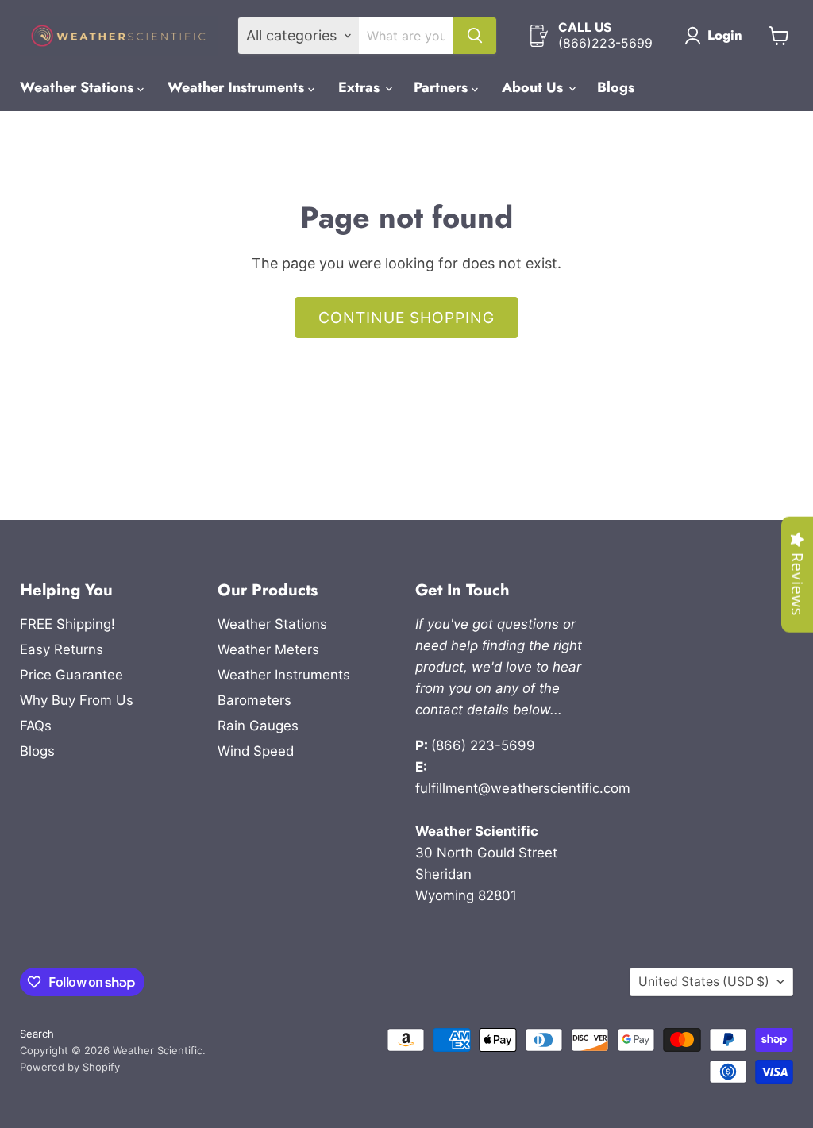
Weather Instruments (238, 87)
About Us (534, 87)
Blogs (615, 87)
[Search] (474, 35)
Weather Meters (268, 649)
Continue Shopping (406, 317)
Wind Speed (256, 751)
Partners (443, 87)
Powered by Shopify (70, 1067)
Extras (360, 87)
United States (703, 981)
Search (37, 1033)
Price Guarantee (71, 675)
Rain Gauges (258, 725)
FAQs (36, 725)
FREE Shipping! (67, 624)
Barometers (254, 700)
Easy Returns (61, 649)
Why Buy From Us (76, 700)
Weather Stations (78, 87)
